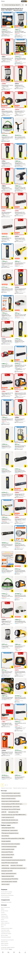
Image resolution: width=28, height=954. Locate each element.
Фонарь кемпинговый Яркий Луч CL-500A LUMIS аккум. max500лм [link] (20, 32)
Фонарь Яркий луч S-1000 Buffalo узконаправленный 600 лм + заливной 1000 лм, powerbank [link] (20, 596)
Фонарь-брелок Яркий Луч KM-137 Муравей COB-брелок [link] (20, 446)
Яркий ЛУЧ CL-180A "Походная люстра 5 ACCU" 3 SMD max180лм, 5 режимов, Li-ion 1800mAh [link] (7, 596)
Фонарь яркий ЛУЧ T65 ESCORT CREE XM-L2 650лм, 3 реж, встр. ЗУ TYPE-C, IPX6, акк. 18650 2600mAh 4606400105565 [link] (20, 495)
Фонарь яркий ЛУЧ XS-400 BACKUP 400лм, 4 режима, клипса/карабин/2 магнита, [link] (7, 753)
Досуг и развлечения (5, 907)
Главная (3, 952)
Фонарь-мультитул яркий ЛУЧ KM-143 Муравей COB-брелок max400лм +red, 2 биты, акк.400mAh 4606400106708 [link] (7, 112)
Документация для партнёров (7, 895)
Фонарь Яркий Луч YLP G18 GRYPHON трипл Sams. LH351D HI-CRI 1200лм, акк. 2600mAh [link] (20, 366)
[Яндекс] (10, 949)
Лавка (8, 952)
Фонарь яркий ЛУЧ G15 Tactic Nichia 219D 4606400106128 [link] (6, 239)
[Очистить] (22, 5)
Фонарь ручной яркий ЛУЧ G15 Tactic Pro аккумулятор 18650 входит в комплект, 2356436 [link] (7, 545)
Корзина (19, 952)
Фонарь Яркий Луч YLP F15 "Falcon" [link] (20, 724)
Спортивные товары (5, 930)
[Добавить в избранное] (12, 13)
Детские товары (4, 935)
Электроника (4, 914)
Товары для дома (4, 917)
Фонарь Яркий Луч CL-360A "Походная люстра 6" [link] (7, 32)
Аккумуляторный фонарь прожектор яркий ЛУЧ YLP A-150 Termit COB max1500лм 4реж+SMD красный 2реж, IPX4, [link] (20, 672)
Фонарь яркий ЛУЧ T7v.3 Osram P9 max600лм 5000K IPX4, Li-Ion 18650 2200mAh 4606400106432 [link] (20, 112)
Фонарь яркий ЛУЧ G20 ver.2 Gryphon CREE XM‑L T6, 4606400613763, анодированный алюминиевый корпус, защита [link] (7, 341)
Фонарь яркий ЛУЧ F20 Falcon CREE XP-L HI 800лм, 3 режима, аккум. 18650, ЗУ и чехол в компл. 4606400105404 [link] (7, 724)
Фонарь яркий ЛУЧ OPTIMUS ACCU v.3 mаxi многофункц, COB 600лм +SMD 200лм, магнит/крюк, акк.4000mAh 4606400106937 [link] (7, 188)
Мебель (2, 909)
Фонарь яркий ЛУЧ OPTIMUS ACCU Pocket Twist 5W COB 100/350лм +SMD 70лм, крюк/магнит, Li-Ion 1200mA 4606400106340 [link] (20, 86)
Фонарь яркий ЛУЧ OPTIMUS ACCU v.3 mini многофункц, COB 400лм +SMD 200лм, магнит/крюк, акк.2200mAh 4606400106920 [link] (7, 163)
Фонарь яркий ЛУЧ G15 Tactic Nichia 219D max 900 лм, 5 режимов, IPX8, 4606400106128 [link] (20, 213)
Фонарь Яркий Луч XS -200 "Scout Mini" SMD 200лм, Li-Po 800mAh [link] (7, 419)
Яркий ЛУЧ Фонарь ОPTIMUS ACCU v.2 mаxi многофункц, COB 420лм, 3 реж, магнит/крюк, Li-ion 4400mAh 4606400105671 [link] (7, 777)
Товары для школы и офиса (6, 928)
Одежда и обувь (4, 916)
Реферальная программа (6, 902)
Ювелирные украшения (6, 937)
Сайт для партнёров (5, 897)
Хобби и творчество (5, 923)
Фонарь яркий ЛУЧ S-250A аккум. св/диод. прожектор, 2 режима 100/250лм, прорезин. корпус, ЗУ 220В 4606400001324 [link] (7, 366)
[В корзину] (12, 26)
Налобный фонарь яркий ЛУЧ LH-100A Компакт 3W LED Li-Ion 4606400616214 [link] (20, 622)
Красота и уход (4, 921)
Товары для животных (5, 931)
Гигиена (2, 912)
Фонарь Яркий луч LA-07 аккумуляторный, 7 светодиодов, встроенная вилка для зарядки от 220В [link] (20, 646)
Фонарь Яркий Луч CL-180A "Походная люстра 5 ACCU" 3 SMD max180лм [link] (7, 137)
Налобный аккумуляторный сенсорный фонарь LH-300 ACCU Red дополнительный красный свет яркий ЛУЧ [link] (7, 698)
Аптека (2, 919)
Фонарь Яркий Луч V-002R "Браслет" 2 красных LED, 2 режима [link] (20, 315)
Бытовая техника (4, 910)
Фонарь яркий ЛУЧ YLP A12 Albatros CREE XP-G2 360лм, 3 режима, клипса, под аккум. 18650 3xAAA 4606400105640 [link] (7, 394)
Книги (2, 926)
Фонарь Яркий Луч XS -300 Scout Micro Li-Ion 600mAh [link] (7, 263)
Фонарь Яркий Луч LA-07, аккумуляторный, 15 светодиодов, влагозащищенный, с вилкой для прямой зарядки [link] (20, 263)
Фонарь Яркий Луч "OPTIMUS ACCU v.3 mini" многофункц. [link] (20, 163)
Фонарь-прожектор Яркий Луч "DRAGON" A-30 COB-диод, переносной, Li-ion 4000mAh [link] (20, 59)
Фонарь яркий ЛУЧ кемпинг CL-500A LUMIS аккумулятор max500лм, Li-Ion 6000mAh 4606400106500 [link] (7, 86)
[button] (26, 5)
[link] (11, 793)
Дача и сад (3, 924)
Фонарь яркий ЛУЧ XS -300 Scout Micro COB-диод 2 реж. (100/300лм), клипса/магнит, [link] (7, 59)
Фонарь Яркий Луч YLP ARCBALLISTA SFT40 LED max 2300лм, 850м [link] (20, 545)
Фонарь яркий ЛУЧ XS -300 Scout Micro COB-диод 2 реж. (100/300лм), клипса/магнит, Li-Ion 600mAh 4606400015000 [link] (7, 495)
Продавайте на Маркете (6, 893)
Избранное (14, 952)
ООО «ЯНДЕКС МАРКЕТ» (9, 947)
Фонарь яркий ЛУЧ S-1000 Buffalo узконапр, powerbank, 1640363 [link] (20, 752)
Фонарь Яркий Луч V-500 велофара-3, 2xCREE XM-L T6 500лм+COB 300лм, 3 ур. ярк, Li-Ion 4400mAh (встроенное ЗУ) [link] (20, 188)
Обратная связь (4, 941)
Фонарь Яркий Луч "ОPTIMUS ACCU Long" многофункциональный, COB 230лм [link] (6, 519)
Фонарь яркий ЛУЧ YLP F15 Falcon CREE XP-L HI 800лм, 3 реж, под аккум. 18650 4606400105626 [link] (20, 519)
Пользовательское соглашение (7, 939)
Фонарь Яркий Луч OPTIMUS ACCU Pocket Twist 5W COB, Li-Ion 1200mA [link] (6, 315)
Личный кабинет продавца (6, 891)
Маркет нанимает (4, 943)
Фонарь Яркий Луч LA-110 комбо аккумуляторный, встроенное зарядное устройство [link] (7, 672)
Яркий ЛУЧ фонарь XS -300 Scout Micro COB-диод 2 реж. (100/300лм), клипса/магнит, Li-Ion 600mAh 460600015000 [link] (7, 571)
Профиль (25, 952)
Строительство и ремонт (6, 933)
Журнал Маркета (4, 945)
